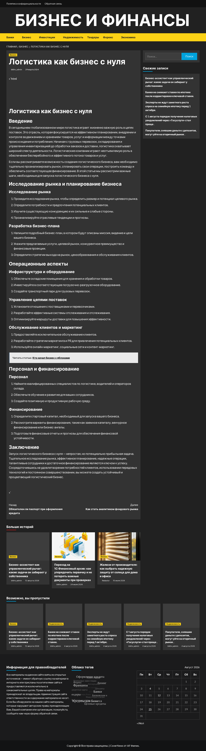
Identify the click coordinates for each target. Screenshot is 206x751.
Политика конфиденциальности (23, 3)
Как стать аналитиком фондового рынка (112, 507)
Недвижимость (73, 37)
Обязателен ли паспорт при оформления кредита (35, 509)
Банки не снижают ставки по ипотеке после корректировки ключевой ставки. (169, 94)
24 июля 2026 (76, 584)
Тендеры (93, 37)
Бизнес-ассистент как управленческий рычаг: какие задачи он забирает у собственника (169, 82)
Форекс (108, 37)
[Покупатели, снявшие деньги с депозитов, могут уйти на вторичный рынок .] (181, 616)
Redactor (106, 580)
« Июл (140, 723)
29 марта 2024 (32, 69)
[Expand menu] (16, 37)
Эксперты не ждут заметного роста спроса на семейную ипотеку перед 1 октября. (168, 106)
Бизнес (26, 37)
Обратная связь (53, 3)
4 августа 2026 (70, 646)
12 (159, 695)
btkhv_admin (16, 69)
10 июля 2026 (119, 580)
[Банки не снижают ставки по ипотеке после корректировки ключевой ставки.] (64, 616)
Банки (10, 37)
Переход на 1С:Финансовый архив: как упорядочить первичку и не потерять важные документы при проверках (73, 572)
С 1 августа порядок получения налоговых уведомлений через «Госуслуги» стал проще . (171, 120)
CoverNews (116, 745)
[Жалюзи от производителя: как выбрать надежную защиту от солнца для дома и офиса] (118, 546)
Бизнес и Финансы (102, 20)
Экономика (128, 37)
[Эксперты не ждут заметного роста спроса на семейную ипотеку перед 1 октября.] (103, 616)
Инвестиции (47, 37)
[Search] (198, 37)
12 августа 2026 (32, 580)
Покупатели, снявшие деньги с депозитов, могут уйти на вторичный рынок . (171, 132)
